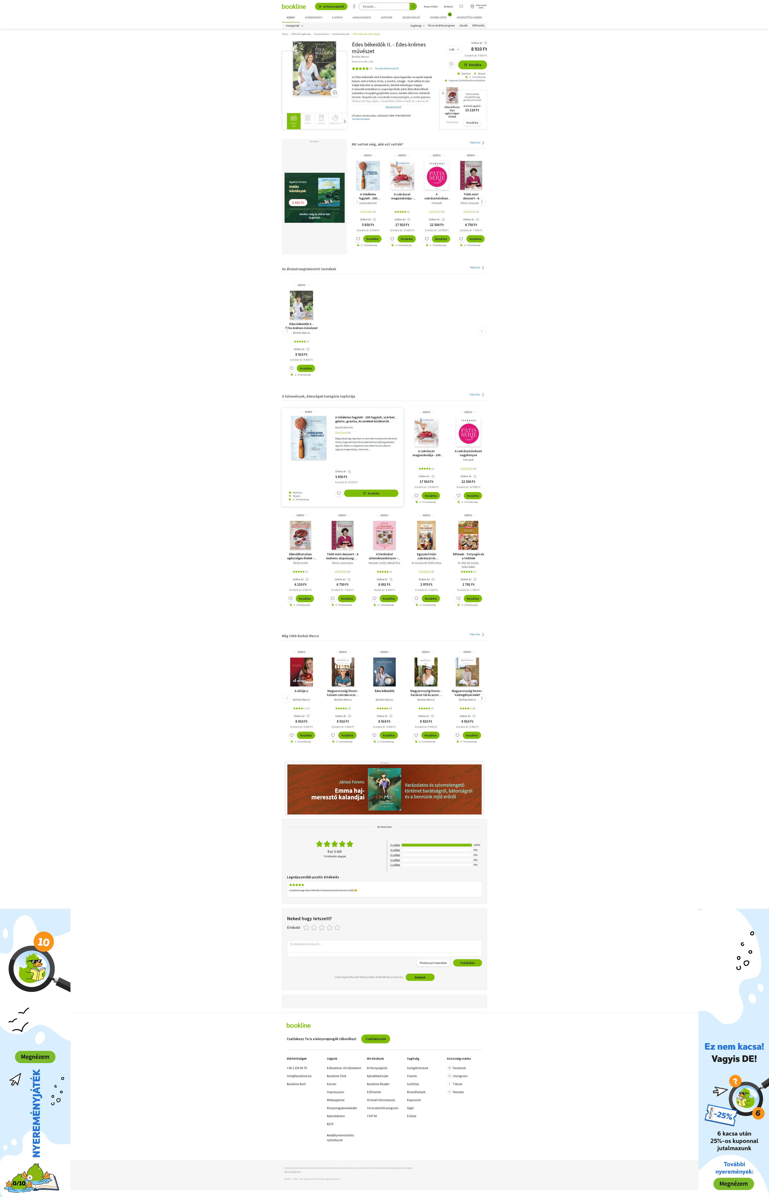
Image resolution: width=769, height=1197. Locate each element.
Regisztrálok (431, 6)
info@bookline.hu (299, 1076)
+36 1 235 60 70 (297, 1068)
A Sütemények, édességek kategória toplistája (318, 396)
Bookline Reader (378, 1084)
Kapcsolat (414, 1100)
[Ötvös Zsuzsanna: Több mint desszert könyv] (471, 175)
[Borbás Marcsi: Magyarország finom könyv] (343, 672)
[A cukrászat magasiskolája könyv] (402, 175)
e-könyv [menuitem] (337, 17)
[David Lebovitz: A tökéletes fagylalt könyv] (367, 175)
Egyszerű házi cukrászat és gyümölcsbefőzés (426, 556)
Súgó (410, 1108)
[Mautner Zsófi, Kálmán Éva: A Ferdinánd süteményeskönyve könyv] (384, 535)
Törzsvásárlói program (441, 25)
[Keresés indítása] (413, 6)
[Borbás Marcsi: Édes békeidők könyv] (384, 672)
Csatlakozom (376, 1038)
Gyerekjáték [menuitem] (440, 16)
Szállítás (413, 1084)
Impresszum (335, 1092)
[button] (344, 121)
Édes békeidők (384, 691)
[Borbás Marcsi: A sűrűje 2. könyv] (301, 672)
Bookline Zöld (336, 1076)
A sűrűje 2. (302, 691)
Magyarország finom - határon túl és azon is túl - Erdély (426, 693)
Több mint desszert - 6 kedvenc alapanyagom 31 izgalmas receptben (471, 196)
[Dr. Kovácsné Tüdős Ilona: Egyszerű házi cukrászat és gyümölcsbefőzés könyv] (426, 535)
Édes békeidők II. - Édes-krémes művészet (301, 326)
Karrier (331, 1084)
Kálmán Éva (393, 563)
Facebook (459, 1068)
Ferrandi (437, 203)
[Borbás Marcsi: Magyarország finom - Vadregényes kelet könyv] (467, 672)
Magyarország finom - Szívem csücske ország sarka (343, 693)
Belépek (448, 6)
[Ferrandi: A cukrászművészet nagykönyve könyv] (436, 175)
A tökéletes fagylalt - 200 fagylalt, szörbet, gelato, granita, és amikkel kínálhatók (367, 196)
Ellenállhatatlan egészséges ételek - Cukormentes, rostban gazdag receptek (301, 556)
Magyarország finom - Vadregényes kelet (467, 693)
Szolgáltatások (417, 1068)
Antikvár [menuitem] (386, 17)
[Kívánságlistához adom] (451, 64)
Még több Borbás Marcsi (300, 636)
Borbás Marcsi (301, 332)
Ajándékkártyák (377, 1076)
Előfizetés (478, 25)
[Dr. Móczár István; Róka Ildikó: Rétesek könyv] (468, 535)
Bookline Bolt (296, 1084)
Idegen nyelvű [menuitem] (411, 17)
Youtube (458, 1092)
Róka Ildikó (468, 567)
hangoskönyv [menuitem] (362, 17)
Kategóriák (292, 25)
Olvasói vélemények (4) (387, 68)
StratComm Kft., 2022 (362, 61)
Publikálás (467, 963)
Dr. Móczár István (468, 563)
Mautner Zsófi (377, 563)
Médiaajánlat (336, 1100)
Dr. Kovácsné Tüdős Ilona (426, 563)
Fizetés (412, 1076)
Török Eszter (300, 563)
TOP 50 (372, 1116)
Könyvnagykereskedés (342, 1108)
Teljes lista (475, 142)
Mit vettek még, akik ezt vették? (377, 144)
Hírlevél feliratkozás (381, 1100)
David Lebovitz (368, 203)
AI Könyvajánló (333, 6)
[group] (294, 121)
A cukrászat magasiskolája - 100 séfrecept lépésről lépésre (402, 196)
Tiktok (457, 1084)
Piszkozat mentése (433, 963)
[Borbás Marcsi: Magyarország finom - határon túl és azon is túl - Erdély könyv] (426, 672)
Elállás (411, 1116)
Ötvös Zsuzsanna (471, 203)
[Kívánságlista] (461, 6)
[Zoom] (334, 92)
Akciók (464, 25)
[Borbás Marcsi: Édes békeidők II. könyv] (314, 68)
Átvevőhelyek (416, 1092)
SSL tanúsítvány (292, 1171)
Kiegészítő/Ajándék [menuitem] (469, 17)
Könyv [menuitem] (291, 17)
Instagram (460, 1076)
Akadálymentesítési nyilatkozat (340, 1137)
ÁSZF (330, 1124)
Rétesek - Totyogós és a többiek (468, 556)
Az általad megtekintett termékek (309, 269)
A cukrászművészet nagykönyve (436, 196)
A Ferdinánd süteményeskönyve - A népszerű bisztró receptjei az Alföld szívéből (384, 556)
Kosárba (475, 64)
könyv (368, 155)
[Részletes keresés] (354, 6)
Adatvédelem (336, 1116)
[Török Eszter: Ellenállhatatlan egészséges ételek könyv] (300, 535)
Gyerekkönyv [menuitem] (313, 17)
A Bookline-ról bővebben (344, 1068)
